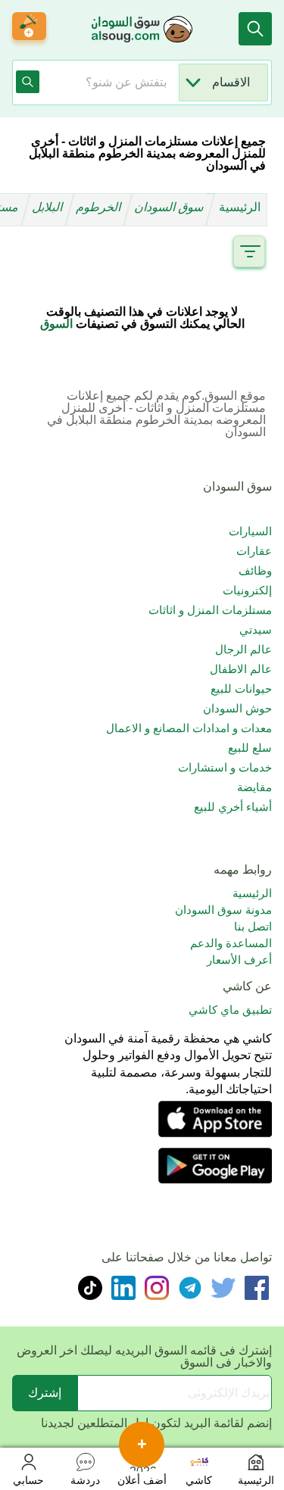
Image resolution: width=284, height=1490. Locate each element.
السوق (56, 323)
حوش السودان (237, 708)
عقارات (254, 550)
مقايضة (254, 787)
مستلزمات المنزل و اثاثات (210, 609)
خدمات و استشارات (225, 767)
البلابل (49, 207)
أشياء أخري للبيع (233, 806)
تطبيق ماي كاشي (230, 1009)
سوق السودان (170, 207)
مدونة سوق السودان (223, 909)
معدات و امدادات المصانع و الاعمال (189, 728)
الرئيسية (240, 207)
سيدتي (255, 629)
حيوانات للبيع (241, 688)
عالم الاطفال (241, 668)
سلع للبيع (250, 747)
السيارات (250, 531)
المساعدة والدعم (231, 943)
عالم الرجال (243, 649)
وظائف (255, 570)
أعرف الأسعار (239, 959)
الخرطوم (100, 207)
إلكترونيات (247, 590)
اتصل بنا (253, 926)
